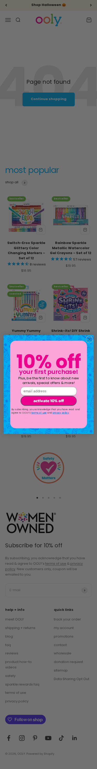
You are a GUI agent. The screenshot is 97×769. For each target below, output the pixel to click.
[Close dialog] (89, 339)
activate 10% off (48, 401)
